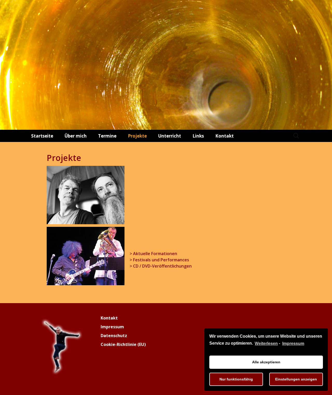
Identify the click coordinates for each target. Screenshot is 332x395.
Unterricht (169, 136)
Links (198, 136)
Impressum (293, 343)
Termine (107, 136)
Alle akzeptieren (266, 362)
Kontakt (224, 136)
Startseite (42, 136)
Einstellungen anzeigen (296, 379)
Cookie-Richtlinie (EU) (123, 344)
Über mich (76, 136)
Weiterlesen (266, 343)
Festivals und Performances (161, 260)
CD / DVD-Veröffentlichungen (162, 266)
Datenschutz (114, 335)
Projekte (137, 136)
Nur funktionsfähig (236, 379)
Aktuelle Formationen (155, 253)
